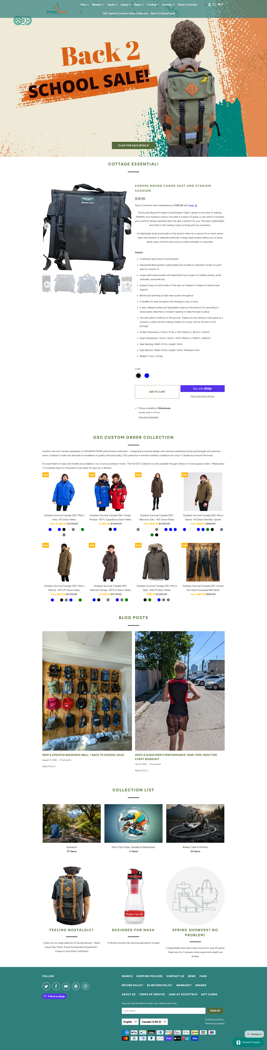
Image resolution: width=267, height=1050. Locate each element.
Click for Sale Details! (133, 145)
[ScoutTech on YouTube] (66, 986)
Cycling (152, 4)
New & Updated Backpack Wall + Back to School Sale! (83, 755)
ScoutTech (218, 1019)
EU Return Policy (160, 985)
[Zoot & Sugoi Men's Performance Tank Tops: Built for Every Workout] (180, 690)
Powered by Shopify (215, 1023)
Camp (124, 4)
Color (138, 368)
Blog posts (133, 617)
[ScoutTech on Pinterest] (76, 986)
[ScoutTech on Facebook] (56, 986)
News (192, 976)
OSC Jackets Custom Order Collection (125, 13)
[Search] (214, 5)
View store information (149, 417)
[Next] (127, 226)
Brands (200, 985)
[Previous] (47, 226)
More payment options (202, 396)
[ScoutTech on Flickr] (92, 986)
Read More (48, 766)
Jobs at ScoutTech (183, 994)
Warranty (184, 985)
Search (127, 976)
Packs (138, 4)
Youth (111, 4)
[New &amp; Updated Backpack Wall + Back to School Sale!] (87, 690)
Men (84, 4)
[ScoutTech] (56, 9)
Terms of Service (152, 994)
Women (97, 4)
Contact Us (175, 976)
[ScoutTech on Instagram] (86, 986)
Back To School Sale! (163, 13)
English (128, 1021)
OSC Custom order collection (133, 437)
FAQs (203, 976)
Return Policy (132, 985)
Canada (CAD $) (152, 1021)
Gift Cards (209, 994)
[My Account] (210, 5)
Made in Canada (187, 4)
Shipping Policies (149, 976)
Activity (167, 4)
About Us (129, 994)
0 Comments (65, 760)
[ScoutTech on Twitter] (47, 986)
